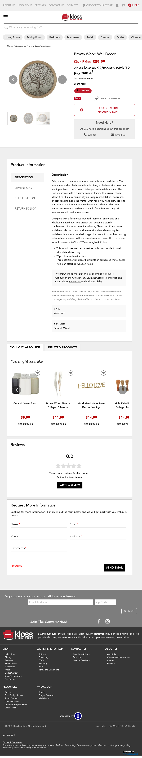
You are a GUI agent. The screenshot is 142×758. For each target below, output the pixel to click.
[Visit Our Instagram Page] (107, 621)
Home (10, 46)
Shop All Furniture (13, 676)
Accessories (20, 46)
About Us (9, 5)
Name (15, 524)
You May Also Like (25, 347)
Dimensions (23, 188)
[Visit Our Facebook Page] (99, 621)
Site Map (113, 726)
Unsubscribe (10, 707)
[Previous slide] (16, 390)
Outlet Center (11, 673)
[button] (97, 5)
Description (24, 177)
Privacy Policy (100, 726)
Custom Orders (12, 701)
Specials (40, 5)
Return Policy (25, 208)
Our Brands (10, 679)
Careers (110, 660)
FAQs (41, 660)
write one (77, 477)
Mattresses (73, 37)
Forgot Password (46, 695)
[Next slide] (122, 390)
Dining (8, 657)
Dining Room (34, 37)
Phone (15, 536)
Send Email (114, 567)
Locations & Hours (81, 654)
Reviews (111, 663)
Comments (18, 548)
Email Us (120, 134)
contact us (75, 281)
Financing (43, 657)
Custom (105, 37)
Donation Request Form (16, 704)
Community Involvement (118, 657)
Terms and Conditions (49, 669)
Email (74, 524)
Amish (90, 37)
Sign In (42, 692)
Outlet (120, 37)
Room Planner (11, 698)
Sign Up (129, 611)
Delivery (72, 5)
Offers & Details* (127, 726)
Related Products (63, 347)
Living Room (13, 37)
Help (41, 666)
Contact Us (56, 5)
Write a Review (70, 485)
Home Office (11, 663)
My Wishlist (44, 698)
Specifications (25, 198)
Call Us (84, 90)
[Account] (117, 5)
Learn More (80, 83)
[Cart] (123, 5)
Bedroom (54, 37)
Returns (42, 654)
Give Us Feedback (81, 660)
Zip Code (76, 536)
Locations (25, 5)
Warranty (43, 663)
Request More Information (107, 110)
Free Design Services (14, 695)
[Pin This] (77, 99)
